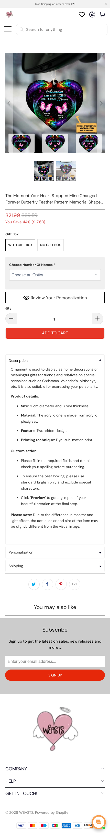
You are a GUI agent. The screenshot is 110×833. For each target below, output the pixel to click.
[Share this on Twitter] (34, 584)
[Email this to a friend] (74, 584)
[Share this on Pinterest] (61, 584)
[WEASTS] (9, 14)
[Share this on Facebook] (47, 584)
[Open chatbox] (99, 822)
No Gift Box (50, 245)
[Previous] (9, 103)
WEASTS (26, 812)
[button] (55, 265)
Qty (8, 308)
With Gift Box (20, 245)
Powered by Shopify (51, 812)
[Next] (101, 103)
